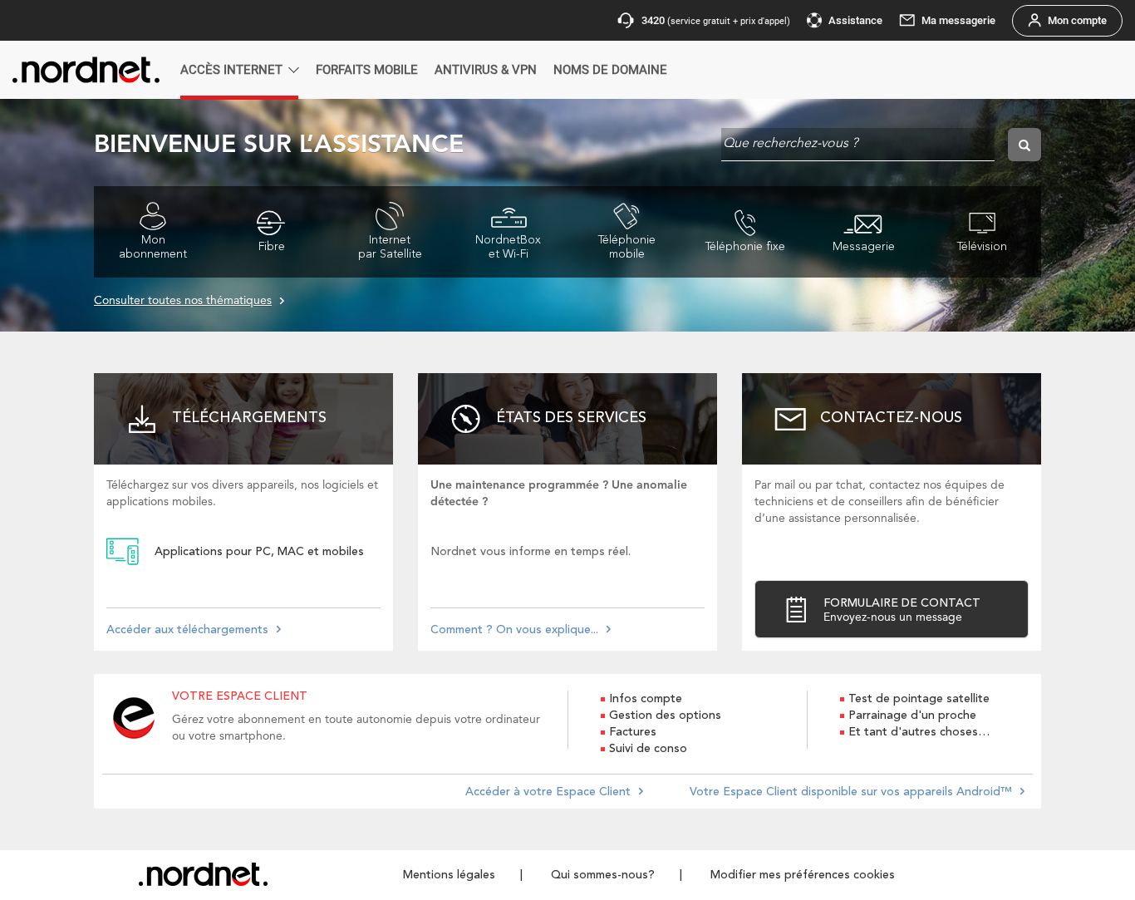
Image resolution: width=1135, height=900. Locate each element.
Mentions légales (449, 875)
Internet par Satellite (390, 247)
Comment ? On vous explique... (514, 630)
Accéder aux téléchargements (187, 630)
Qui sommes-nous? (603, 875)
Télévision (982, 247)
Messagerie (864, 247)
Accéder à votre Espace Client (548, 792)
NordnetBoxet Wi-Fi (508, 247)
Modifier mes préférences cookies (802, 875)
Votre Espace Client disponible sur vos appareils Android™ (851, 792)
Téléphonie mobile (627, 247)
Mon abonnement (153, 247)
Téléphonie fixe (745, 247)
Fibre (271, 247)
